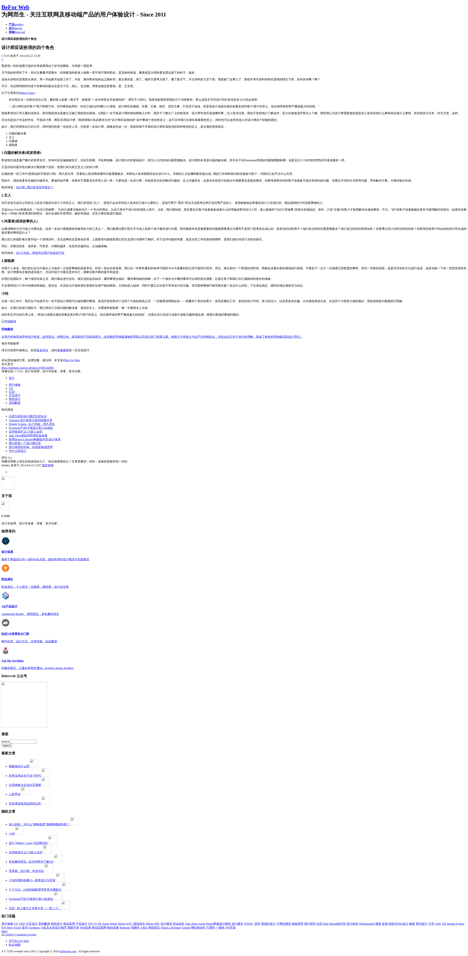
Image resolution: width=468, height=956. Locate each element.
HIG (157, 923)
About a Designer (171, 927)
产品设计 (81, 923)
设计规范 (166, 923)
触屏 (412, 923)
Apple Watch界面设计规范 (214, 923)
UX (11, 388)
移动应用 (69, 923)
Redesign (125, 927)
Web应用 (85, 927)
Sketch (122, 923)
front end (17, 32)
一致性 (220, 927)
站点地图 (14, 944)
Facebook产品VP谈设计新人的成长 (31, 427)
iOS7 (130, 923)
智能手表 (73, 927)
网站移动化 (198, 927)
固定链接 (48, 465)
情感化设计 (268, 923)
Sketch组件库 (337, 923)
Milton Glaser (27, 92)
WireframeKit (367, 923)
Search (5, 741)
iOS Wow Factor (11, 927)
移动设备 (113, 927)
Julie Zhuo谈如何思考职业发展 (28, 435)
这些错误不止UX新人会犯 (25, 431)
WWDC (249, 923)
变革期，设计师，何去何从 (26, 871)
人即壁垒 (14, 794)
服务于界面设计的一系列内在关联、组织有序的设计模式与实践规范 (45, 559)
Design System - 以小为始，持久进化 (32, 424)
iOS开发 (230, 927)
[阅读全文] (234, 483)
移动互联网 (99, 927)
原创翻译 (14, 402)
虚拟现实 (139, 923)
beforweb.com (68, 951)
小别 (12, 833)
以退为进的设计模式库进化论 (28, 416)
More (4, 931)
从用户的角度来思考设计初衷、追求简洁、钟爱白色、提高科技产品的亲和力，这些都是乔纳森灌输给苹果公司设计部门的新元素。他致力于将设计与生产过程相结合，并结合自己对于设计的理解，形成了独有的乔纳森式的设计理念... (151, 336)
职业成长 (7, 579)
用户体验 (14, 384)
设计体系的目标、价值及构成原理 (31, 447)
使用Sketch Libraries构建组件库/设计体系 (35, 439)
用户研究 (310, 923)
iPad (325, 923)
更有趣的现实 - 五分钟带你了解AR (31, 861)
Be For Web (73, 360)
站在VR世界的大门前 (15, 633)
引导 (431, 923)
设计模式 (237, 923)
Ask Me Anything (12, 660)
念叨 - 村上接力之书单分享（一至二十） (35, 908)
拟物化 (135, 927)
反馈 (385, 923)
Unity (438, 923)
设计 (12, 378)
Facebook (34, 927)
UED (12, 391)
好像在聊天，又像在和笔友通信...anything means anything (37, 668)
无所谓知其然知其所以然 (25, 803)
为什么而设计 (17, 450)
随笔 (378, 923)
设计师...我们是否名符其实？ (34, 187)
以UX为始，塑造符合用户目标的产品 (40, 252)
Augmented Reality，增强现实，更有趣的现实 (30, 614)
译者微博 (63, 350)
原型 (257, 923)
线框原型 (297, 923)
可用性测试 (283, 923)
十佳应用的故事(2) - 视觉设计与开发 (32, 880)
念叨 (319, 923)
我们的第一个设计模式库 (25, 443)
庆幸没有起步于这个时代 (25, 775)
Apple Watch (109, 923)
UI (95, 923)
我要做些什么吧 (19, 766)
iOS (90, 923)
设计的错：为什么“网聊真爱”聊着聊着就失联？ (39, 824)
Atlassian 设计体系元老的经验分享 (30, 420)
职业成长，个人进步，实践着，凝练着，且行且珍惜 (35, 586)
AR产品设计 (9, 606)
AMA (144, 927)
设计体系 (7, 551)
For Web (15, 7)
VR (99, 923)
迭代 (25, 927)
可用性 (210, 927)
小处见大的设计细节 (53, 927)
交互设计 (14, 395)
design (15, 28)
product (16, 24)
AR (444, 923)
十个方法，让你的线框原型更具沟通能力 (35, 889)
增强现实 (154, 927)
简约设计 (421, 923)
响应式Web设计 (398, 923)
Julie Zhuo (191, 923)
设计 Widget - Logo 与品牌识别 (28, 843)
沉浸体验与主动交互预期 (25, 784)
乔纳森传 (7, 329)
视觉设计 (14, 399)
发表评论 (42, 350)
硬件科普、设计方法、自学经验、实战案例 (29, 641)
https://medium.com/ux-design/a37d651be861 (27, 367)
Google (186, 927)
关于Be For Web (19, 940)
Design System (455, 923)
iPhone (150, 923)
